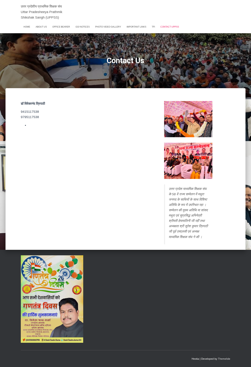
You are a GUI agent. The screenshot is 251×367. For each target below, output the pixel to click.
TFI (153, 27)
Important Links (136, 27)
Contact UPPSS (169, 27)
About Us (41, 27)
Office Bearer (61, 27)
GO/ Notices (83, 27)
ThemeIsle (224, 358)
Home (27, 27)
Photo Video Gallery (108, 27)
